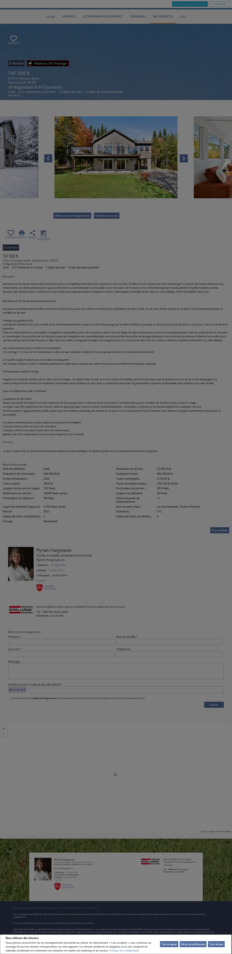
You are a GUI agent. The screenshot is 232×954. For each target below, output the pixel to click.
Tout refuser (216, 944)
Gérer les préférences (193, 944)
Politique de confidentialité (124, 950)
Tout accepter (169, 944)
